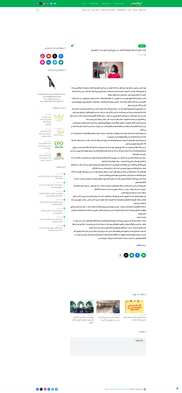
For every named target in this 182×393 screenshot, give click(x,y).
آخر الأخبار (142, 46)
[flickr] (42, 62)
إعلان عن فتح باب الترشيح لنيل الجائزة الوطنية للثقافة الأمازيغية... (45, 121)
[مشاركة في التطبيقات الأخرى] (120, 255)
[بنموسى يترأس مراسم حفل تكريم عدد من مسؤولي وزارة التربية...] (108, 306)
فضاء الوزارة (142, 10)
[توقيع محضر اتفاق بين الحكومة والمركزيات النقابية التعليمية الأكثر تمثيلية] (82, 306)
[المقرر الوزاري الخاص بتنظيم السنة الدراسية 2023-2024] (134, 306)
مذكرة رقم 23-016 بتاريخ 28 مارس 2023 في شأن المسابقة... (45, 134)
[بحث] (37, 10)
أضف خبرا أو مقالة (119, 3)
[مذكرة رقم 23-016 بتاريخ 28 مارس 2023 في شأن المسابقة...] (59, 132)
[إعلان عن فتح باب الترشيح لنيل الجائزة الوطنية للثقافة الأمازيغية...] (59, 118)
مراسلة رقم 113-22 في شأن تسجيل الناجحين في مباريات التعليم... (45, 158)
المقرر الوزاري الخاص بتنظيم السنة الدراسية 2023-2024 (135, 319)
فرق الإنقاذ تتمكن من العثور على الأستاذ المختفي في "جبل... (51, 211)
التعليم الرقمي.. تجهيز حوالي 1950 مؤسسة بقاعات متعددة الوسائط (50, 229)
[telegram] (51, 3)
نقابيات (129, 10)
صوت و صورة (86, 10)
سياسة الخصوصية (94, 3)
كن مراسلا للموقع (106, 3)
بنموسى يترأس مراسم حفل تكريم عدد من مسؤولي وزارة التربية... (109, 319)
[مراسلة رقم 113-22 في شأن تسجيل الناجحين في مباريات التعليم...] (59, 156)
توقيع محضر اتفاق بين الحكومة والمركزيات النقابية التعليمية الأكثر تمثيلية (83, 320)
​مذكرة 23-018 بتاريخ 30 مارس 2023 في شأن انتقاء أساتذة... (44, 146)
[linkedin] (48, 3)
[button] (137, 255)
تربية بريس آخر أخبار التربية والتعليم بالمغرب (116, 389)
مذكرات (135, 10)
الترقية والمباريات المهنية (108, 10)
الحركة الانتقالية (121, 10)
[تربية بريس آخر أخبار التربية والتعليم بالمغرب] (136, 3)
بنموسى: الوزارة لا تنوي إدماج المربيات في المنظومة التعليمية (51, 203)
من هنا (45, 99)
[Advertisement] (91, 30)
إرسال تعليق (139, 340)
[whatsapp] (55, 3)
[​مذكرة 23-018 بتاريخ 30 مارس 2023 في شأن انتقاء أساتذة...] (59, 144)
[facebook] (37, 3)
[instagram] (44, 3)
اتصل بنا (84, 3)
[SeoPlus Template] (145, 389)
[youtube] (48, 56)
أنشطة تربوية (95, 10)
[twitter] (41, 3)
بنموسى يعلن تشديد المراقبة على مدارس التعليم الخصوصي (51, 220)
